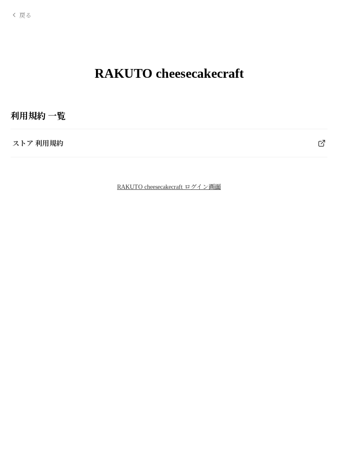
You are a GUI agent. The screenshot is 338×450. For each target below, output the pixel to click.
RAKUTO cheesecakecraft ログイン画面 (169, 187)
